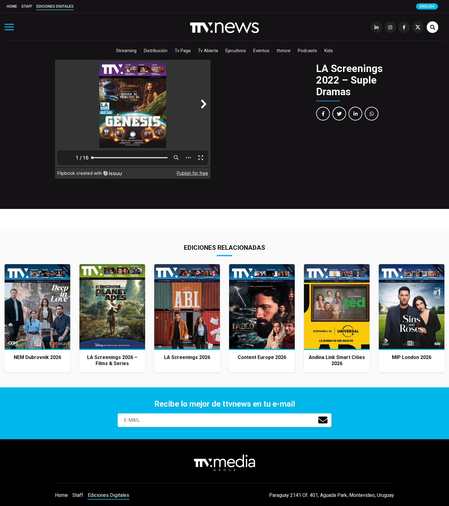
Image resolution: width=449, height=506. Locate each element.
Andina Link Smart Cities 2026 (337, 360)
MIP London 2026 (411, 357)
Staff (26, 6)
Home (12, 6)
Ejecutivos (235, 50)
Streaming (126, 50)
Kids (328, 50)
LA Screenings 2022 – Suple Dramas (349, 80)
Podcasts (307, 50)
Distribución (155, 50)
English (427, 6)
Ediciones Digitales (55, 6)
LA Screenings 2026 (187, 357)
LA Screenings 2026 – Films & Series (112, 360)
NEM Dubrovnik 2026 (37, 357)
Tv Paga (183, 50)
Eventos (261, 50)
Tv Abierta (208, 50)
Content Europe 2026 (262, 357)
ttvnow (283, 50)
